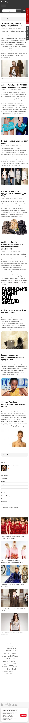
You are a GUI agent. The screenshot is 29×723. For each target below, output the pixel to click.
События (3, 498)
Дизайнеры (4, 493)
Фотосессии (4, 475)
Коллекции (4, 478)
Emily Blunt (11, 669)
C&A (4, 659)
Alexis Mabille (9, 661)
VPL (9, 663)
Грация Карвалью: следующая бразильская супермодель (12, 357)
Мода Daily (4, 2)
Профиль (10, 6)
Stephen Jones (9, 653)
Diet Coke (9, 643)
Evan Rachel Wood (10, 656)
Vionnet (10, 671)
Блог (3, 6)
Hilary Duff (4, 666)
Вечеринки (4, 484)
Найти (18, 11)
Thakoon (13, 663)
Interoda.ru (18, 6)
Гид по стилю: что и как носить (9, 507)
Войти (25, 10)
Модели (3, 490)
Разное (3, 504)
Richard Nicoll (5, 671)
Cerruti (10, 666)
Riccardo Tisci (9, 646)
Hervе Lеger (12, 648)
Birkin (15, 666)
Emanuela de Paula (9, 642)
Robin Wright (9, 673)
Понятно (23, 715)
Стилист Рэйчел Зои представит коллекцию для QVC (13, 193)
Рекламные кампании (7, 487)
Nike (5, 664)
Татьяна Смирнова (13, 465)
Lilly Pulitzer (10, 658)
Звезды (3, 481)
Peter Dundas (11, 650)
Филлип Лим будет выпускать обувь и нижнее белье (13, 404)
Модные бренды (5, 496)
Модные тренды (5, 501)
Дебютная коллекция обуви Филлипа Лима (13, 311)
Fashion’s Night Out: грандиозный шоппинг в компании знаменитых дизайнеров (12, 245)
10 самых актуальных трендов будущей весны (12, 25)
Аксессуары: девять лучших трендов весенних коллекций (14, 86)
